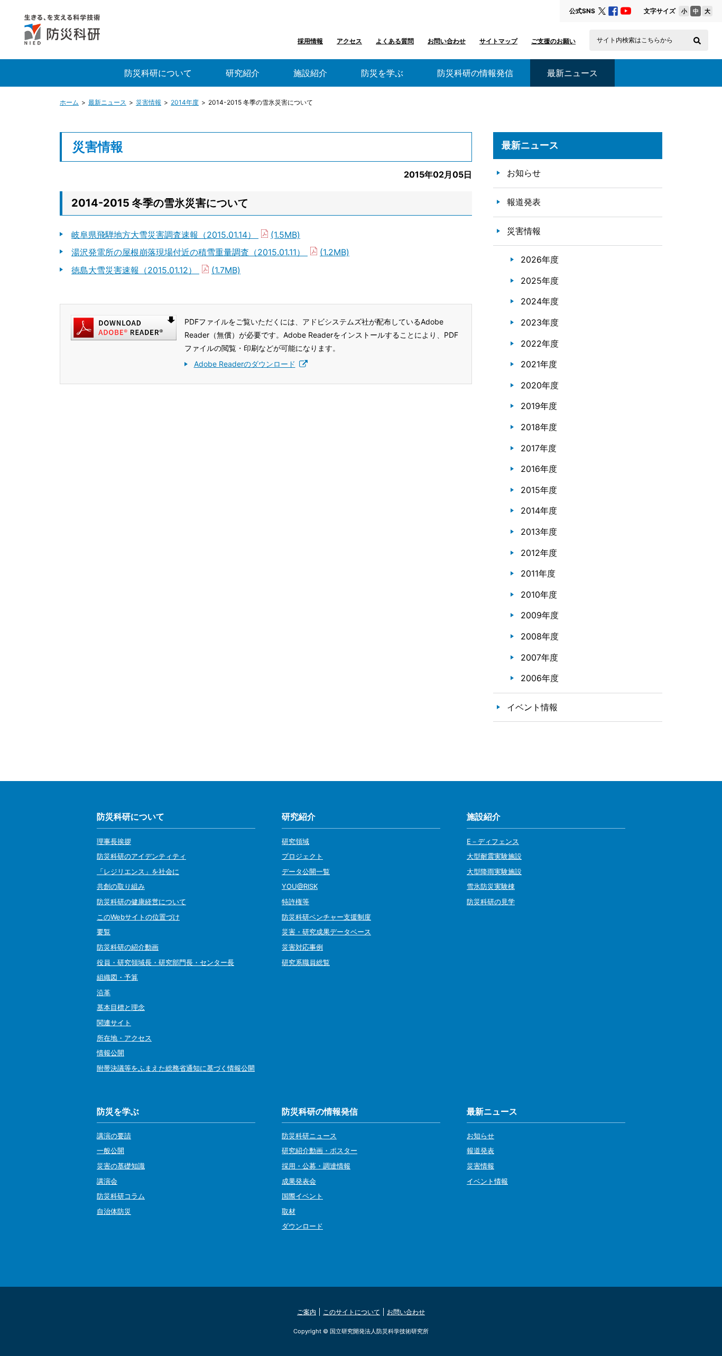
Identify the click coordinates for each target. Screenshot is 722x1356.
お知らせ (524, 173)
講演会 (107, 1181)
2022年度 (540, 343)
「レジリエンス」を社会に (138, 871)
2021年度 (539, 364)
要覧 (103, 931)
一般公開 (110, 1150)
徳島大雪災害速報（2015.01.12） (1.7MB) (155, 270)
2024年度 (540, 301)
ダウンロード (302, 1226)
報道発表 (524, 202)
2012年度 (539, 552)
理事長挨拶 (114, 841)
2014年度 (185, 102)
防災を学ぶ (382, 73)
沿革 (103, 992)
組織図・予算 (117, 977)
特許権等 (295, 901)
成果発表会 (299, 1181)
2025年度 (540, 280)
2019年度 (539, 406)
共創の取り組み (121, 886)
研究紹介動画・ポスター (319, 1150)
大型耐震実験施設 (494, 856)
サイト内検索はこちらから (635, 40)
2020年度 (540, 385)
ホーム (69, 102)
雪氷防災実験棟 (491, 886)
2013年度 (539, 531)
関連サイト (114, 1022)
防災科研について (158, 73)
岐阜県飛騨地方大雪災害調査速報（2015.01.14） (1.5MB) (185, 234)
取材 (288, 1211)
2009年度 (540, 615)
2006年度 (540, 678)
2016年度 (539, 468)
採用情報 (310, 41)
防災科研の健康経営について (141, 901)
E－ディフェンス (493, 841)
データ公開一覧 (306, 871)
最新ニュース (107, 102)
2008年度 (540, 636)
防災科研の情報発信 (475, 73)
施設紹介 (310, 73)
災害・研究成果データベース (326, 931)
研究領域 (295, 841)
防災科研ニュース (309, 1135)
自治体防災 (114, 1211)
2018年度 (539, 427)
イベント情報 (532, 707)
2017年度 (539, 448)
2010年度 (539, 594)
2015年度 (539, 490)
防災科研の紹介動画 (128, 947)
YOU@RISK (300, 886)
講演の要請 (114, 1135)
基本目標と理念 (121, 1007)
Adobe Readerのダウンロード (244, 363)
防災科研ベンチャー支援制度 (326, 917)
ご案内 (306, 1312)
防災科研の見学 (491, 901)
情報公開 (110, 1052)
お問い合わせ (447, 41)
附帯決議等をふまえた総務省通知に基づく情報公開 (176, 1068)
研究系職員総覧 (306, 962)
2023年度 (540, 322)
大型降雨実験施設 (494, 871)
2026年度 (540, 259)
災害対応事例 (302, 947)
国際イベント (302, 1196)
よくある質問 (395, 41)
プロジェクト (302, 856)
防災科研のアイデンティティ (141, 856)
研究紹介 (243, 73)
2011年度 (538, 573)
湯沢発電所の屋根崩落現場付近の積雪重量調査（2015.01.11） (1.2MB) (210, 252)
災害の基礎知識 (121, 1166)
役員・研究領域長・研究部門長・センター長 (165, 962)
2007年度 (539, 657)
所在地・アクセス (124, 1038)
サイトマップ (498, 41)
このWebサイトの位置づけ (138, 917)
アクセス (349, 41)
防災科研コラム (121, 1196)
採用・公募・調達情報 (316, 1166)
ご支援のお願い (553, 41)
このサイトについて (351, 1312)
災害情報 (148, 102)
